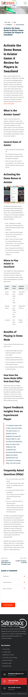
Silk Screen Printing (7, 660)
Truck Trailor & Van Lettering (9, 657)
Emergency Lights (7, 663)
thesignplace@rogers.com (15, 673)
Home (3, 9)
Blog (8, 9)
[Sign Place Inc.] (9, 3)
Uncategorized (20, 24)
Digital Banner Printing (8, 654)
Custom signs (6, 649)
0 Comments (8, 24)
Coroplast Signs (6, 652)
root (15, 22)
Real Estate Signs (6, 666)
